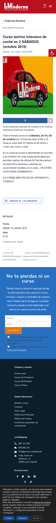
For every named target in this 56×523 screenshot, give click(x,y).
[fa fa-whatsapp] (26, 482)
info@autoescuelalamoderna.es (33, 451)
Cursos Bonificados (23, 381)
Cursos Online (20, 385)
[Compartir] (25, 120)
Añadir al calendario (23, 200)
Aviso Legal (19, 410)
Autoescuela (20, 373)
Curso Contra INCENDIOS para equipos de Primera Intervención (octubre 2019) (36, 256)
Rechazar (22, 518)
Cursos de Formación (23, 377)
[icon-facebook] (18, 476)
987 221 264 (24, 443)
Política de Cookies (23, 418)
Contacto (18, 407)
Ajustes (36, 518)
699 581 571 (24, 447)
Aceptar (9, 518)
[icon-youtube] (29, 476)
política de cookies (42, 502)
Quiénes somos (21, 403)
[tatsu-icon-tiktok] (31, 482)
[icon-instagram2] (35, 476)
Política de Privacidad (16, 350)
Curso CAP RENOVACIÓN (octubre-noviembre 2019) (12, 256)
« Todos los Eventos (14, 20)
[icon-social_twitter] (23, 476)
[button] (52, 53)
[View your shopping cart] (44, 6)
